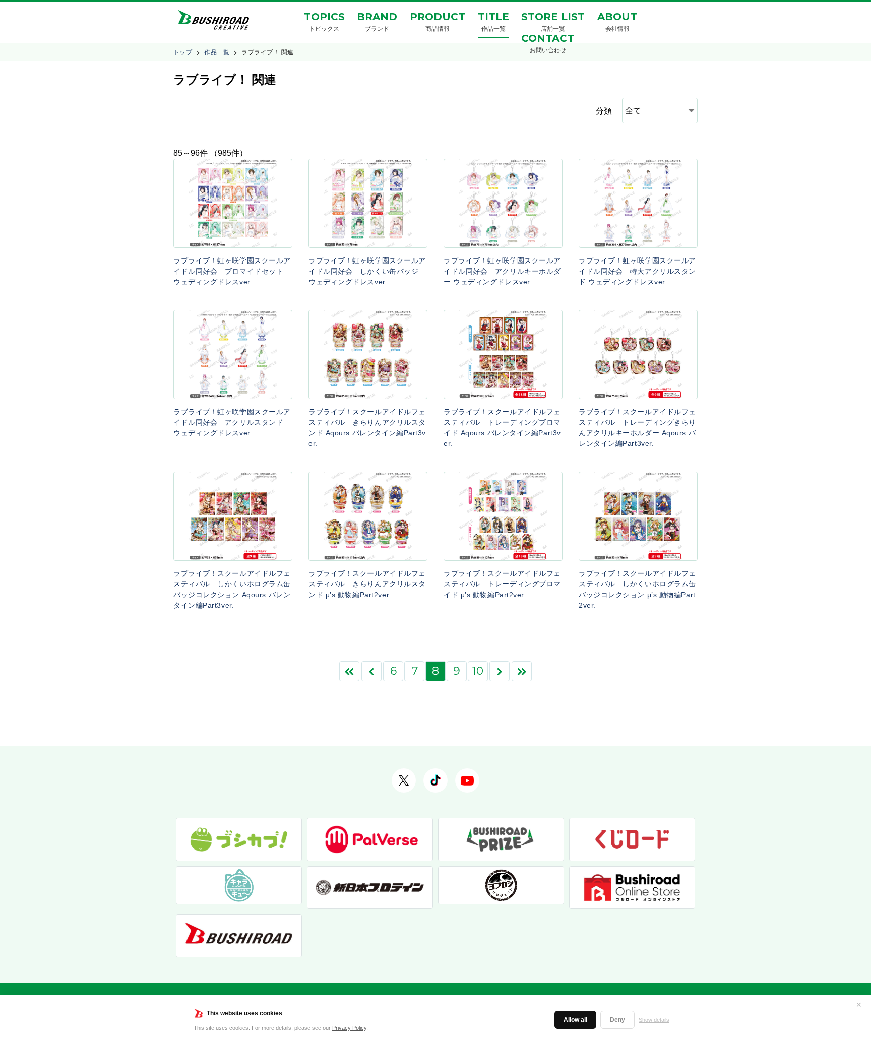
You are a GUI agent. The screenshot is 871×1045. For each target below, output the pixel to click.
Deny (617, 1019)
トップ (182, 52)
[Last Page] (522, 671)
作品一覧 (216, 52)
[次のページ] (499, 671)
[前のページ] (371, 671)
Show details (654, 1020)
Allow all (575, 1019)
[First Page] (349, 671)
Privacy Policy (349, 1028)
